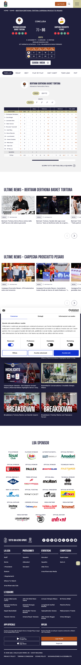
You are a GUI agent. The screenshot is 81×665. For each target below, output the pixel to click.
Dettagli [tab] (40, 316)
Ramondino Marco (43, 86)
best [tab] (26, 73)
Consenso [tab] (14, 316)
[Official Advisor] (59, 519)
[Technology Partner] (68, 469)
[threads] (51, 540)
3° (47, 102)
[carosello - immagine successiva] (74, 236)
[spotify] (75, 540)
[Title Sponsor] (13, 456)
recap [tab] (18, 73)
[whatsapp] (71, 540)
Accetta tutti (66, 353)
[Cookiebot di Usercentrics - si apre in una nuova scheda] (70, 310)
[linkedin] (55, 540)
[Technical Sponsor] (68, 481)
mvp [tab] (75, 73)
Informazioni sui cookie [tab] (67, 316)
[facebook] (43, 540)
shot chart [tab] (52, 73)
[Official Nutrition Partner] (68, 494)
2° (42, 102)
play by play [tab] (37, 73)
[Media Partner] (49, 506)
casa (36, 93)
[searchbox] (40, 2)
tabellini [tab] (8, 73)
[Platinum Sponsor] (31, 456)
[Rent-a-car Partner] (13, 494)
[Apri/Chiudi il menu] (77, 4)
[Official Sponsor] (13, 469)
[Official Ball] (49, 481)
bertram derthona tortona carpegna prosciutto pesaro (39, 10)
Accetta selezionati (40, 353)
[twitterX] (63, 540)
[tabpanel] (40, 124)
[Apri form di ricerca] (69, 3)
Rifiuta (15, 353)
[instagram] (47, 540)
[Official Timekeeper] (49, 494)
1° (36, 102)
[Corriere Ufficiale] (31, 506)
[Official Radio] (40, 519)
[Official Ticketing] (31, 494)
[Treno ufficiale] (31, 481)
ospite (44, 93)
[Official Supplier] (13, 506)
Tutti (30, 102)
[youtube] (59, 540)
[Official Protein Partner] (68, 456)
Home (6, 10)
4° (52, 102)
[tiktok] (67, 540)
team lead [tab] (65, 73)
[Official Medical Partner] (13, 481)
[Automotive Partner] (49, 456)
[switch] (30, 344)
